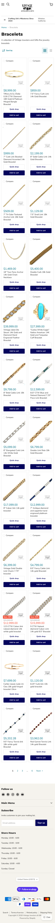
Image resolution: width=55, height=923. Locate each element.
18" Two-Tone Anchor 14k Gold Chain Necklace (13, 275)
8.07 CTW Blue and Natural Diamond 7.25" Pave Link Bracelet (40, 395)
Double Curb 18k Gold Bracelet (40, 273)
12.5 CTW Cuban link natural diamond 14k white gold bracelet (13, 629)
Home (4, 27)
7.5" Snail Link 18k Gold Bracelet (38, 215)
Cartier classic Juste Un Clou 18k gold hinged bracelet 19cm (13, 686)
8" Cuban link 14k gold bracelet (13, 509)
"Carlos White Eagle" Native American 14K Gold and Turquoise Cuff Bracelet (39, 333)
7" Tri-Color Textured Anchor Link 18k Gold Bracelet (13, 217)
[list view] (51, 50)
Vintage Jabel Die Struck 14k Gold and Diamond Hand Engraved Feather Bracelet (12, 335)
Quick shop (14, 109)
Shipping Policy (46, 912)
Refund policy (32, 912)
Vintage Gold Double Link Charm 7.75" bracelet (12, 571)
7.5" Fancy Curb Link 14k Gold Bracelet (39, 95)
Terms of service (17, 912)
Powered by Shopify (27, 918)
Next (38, 770)
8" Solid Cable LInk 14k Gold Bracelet (40, 158)
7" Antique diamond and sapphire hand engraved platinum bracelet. (39, 512)
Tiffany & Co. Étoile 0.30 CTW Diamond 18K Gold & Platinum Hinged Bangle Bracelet (12, 99)
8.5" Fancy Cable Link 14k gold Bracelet (40, 569)
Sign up (41, 822)
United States (26, 879)
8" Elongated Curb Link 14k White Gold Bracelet (13, 453)
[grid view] (45, 50)
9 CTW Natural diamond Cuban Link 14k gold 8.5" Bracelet (40, 629)
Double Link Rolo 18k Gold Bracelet (40, 451)
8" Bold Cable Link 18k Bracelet (13, 394)
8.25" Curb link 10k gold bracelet (39, 685)
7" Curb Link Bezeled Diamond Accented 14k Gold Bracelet (14, 159)
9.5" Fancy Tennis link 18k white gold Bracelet (13, 744)
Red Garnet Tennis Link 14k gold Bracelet (40, 743)
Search (5, 912)
